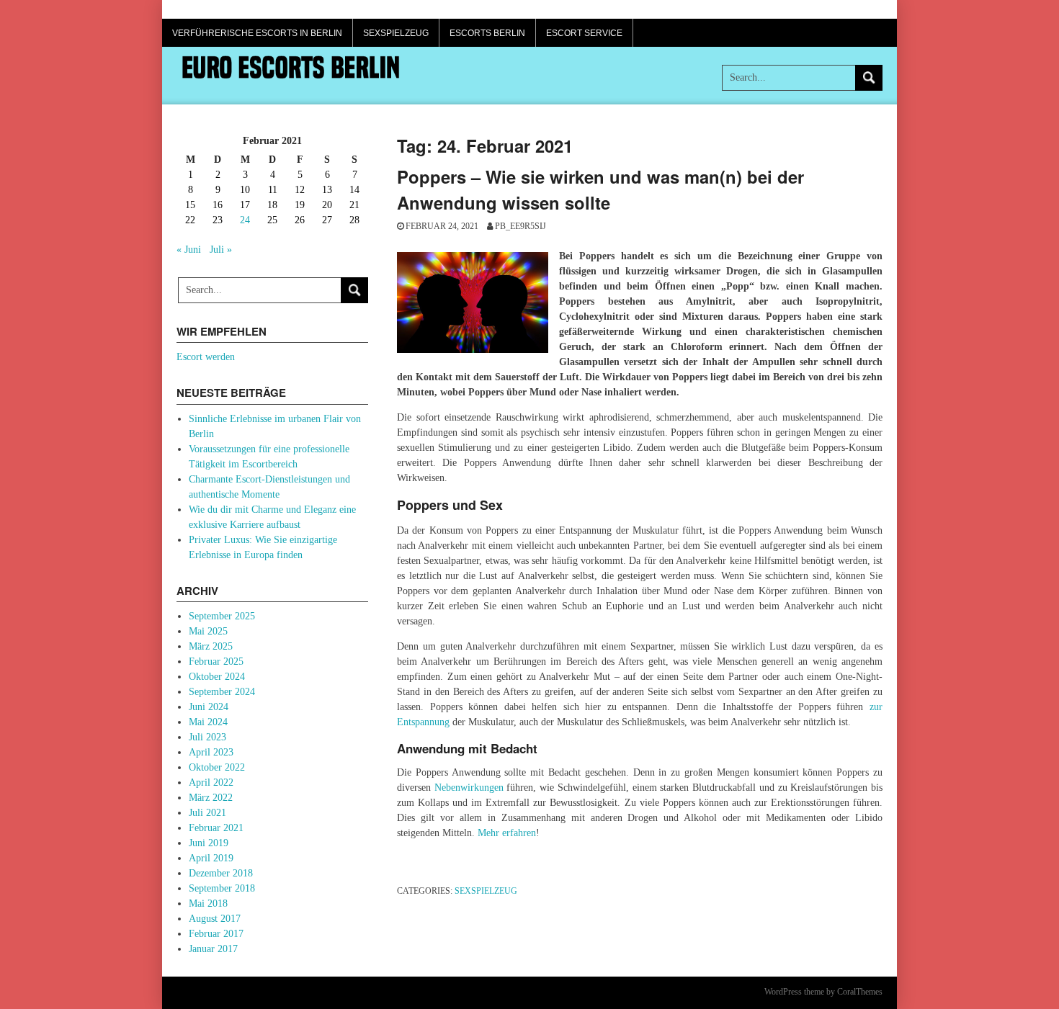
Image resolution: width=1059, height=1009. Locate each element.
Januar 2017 (213, 948)
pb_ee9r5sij (520, 226)
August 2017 (215, 918)
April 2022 (211, 782)
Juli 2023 (207, 737)
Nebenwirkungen (469, 787)
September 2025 (222, 616)
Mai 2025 (208, 631)
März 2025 (211, 646)
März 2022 (211, 797)
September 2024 (222, 691)
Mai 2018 (208, 903)
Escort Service (584, 33)
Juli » (221, 249)
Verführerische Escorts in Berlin (257, 33)
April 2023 (211, 752)
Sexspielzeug (396, 33)
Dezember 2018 (221, 873)
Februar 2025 (216, 661)
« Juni (188, 249)
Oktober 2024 (217, 676)
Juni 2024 (208, 706)
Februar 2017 (216, 933)
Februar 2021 (216, 827)
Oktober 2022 (217, 767)
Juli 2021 (207, 812)
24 (245, 220)
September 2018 (222, 888)
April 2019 (211, 858)
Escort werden (205, 356)
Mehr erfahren (507, 833)
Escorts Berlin (487, 33)
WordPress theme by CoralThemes (823, 992)
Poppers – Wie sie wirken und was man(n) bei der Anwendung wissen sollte (600, 189)
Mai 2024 (208, 722)
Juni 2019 (208, 843)
